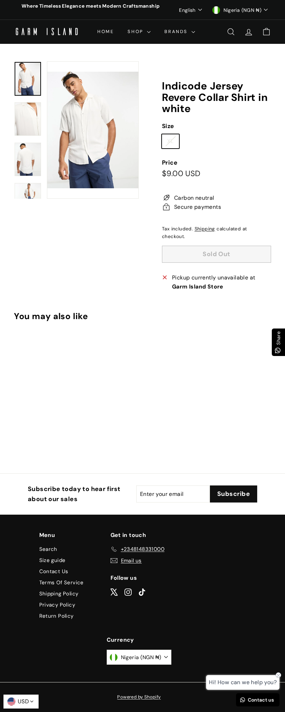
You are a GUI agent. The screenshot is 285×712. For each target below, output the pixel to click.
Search (48, 549)
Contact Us (53, 571)
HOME (105, 31)
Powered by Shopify (139, 697)
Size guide (52, 560)
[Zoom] (92, 130)
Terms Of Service (61, 582)
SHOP (136, 31)
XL (173, 142)
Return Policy (56, 615)
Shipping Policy (59, 593)
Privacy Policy (57, 604)
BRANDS (176, 31)
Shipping (205, 229)
